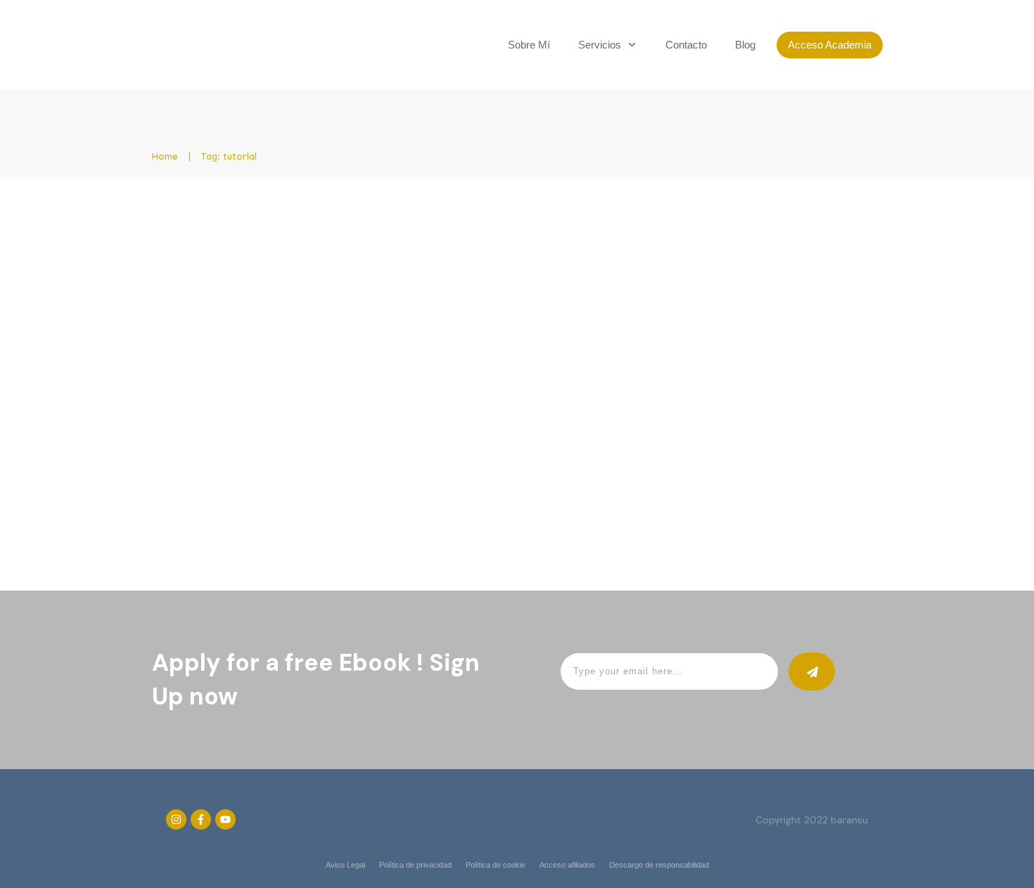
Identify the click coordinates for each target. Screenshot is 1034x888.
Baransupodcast (315, 296)
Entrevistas (458, 296)
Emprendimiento (392, 296)
